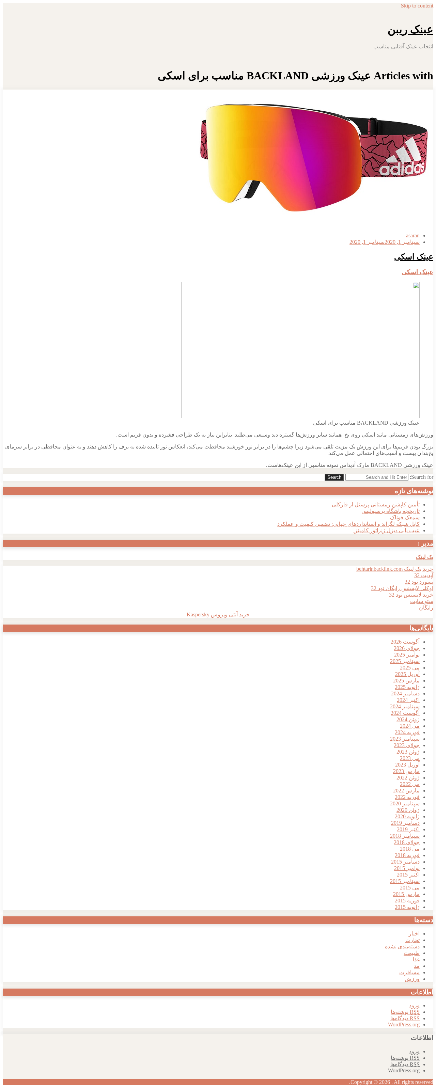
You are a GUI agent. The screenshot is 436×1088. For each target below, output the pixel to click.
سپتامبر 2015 (405, 881)
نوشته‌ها (405, 1012)
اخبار (414, 933)
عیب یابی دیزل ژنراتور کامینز (386, 530)
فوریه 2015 (407, 900)
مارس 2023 (406, 771)
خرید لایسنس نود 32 (411, 595)
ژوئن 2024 (408, 719)
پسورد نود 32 (419, 582)
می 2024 (410, 726)
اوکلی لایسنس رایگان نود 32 (402, 588)
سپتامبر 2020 (405, 803)
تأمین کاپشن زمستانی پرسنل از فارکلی (376, 504)
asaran (413, 235)
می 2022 (410, 784)
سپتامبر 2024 (405, 706)
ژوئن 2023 (408, 752)
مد (417, 966)
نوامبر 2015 (407, 868)
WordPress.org (404, 1024)
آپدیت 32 (423, 575)
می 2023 (410, 758)
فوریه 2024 (407, 732)
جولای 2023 (407, 745)
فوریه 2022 (407, 797)
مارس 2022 (406, 790)
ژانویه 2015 (407, 907)
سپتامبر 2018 (405, 836)
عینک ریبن (410, 29)
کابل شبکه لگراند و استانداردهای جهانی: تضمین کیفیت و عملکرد (348, 524)
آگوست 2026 (405, 642)
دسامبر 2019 (405, 823)
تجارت (412, 940)
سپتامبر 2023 (405, 739)
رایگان (426, 608)
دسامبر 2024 (405, 693)
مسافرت (409, 972)
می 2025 (410, 668)
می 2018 (410, 849)
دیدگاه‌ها (405, 1018)
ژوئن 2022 (408, 777)
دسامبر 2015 (405, 862)
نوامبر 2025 (407, 655)
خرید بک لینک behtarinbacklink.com (394, 569)
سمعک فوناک (405, 517)
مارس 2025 (406, 680)
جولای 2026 (407, 648)
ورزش (412, 979)
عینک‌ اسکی (413, 256)
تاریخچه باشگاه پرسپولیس (390, 511)
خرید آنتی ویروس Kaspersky (218, 614)
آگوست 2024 (405, 713)
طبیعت (412, 953)
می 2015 (410, 887)
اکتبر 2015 (408, 875)
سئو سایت (421, 601)
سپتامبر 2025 (405, 661)
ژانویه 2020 (407, 816)
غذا (416, 959)
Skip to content (417, 6)
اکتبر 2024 (408, 700)
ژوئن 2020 (408, 810)
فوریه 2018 (407, 855)
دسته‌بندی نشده (402, 946)
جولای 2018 (407, 842)
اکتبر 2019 (408, 829)
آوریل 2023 (407, 765)
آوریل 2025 (407, 674)
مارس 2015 (406, 894)
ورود (414, 1005)
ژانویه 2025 (407, 687)
